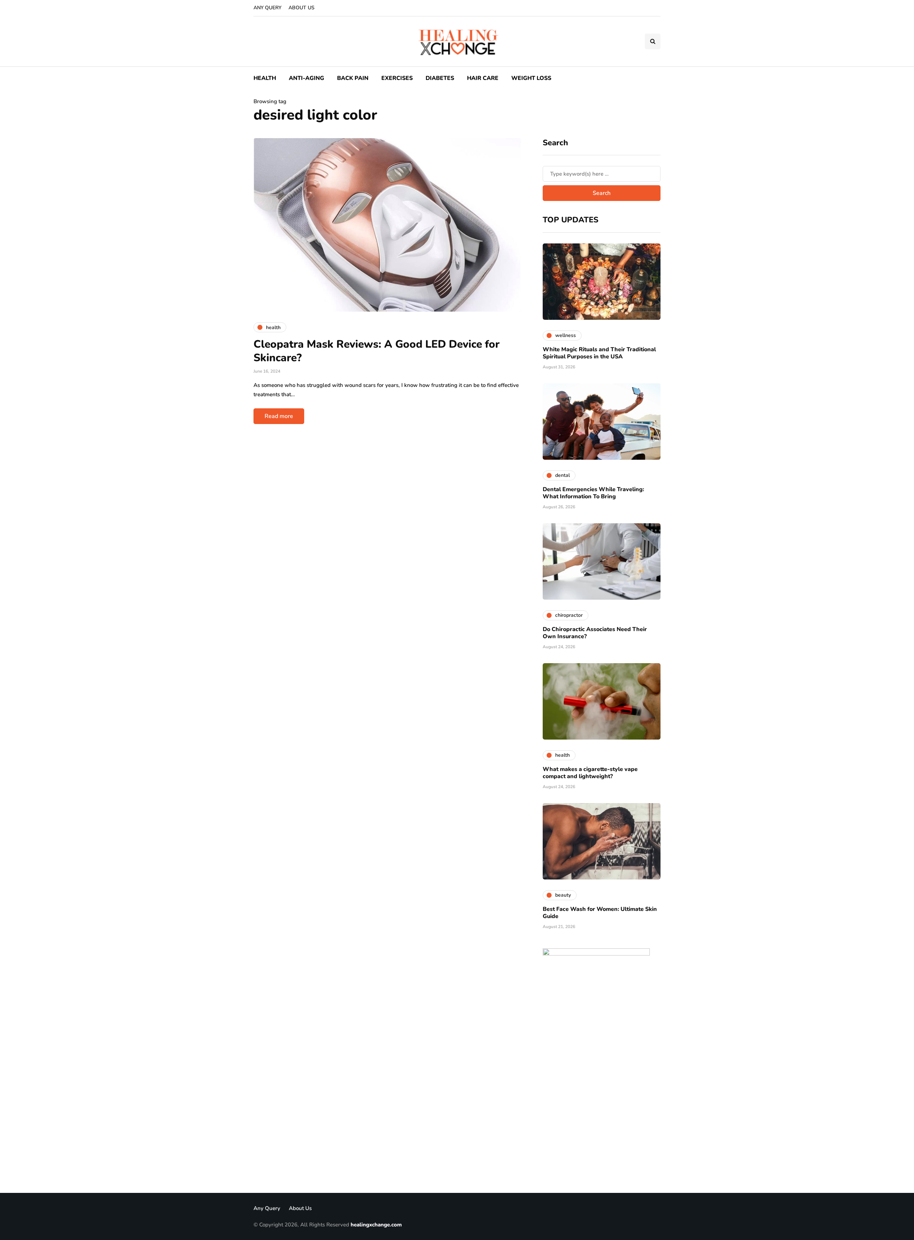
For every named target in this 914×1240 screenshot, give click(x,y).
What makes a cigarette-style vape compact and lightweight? (590, 772)
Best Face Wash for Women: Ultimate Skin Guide (600, 912)
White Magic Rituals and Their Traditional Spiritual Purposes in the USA (599, 353)
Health (264, 78)
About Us (301, 7)
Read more (279, 416)
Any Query (267, 7)
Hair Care (482, 78)
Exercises (397, 78)
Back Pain (352, 78)
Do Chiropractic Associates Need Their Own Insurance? (595, 632)
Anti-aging (306, 78)
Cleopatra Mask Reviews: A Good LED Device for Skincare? (376, 351)
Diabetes (440, 78)
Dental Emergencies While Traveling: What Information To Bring (593, 492)
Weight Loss (531, 78)
